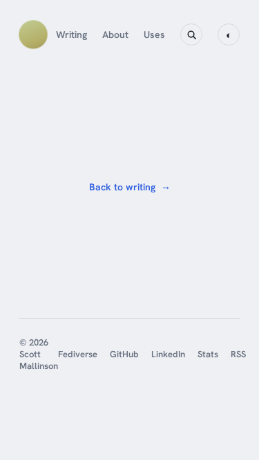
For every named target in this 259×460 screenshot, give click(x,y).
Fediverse (77, 354)
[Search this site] (191, 34)
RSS (238, 354)
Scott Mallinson (38, 360)
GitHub (124, 354)
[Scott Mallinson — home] (33, 34)
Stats (208, 354)
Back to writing (130, 187)
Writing (71, 34)
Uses (154, 34)
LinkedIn (168, 354)
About (115, 34)
